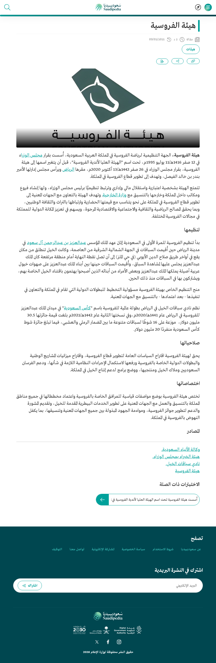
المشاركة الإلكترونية (103, 549)
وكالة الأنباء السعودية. (180, 449)
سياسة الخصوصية (133, 549)
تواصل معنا (77, 549)
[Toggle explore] (198, 7)
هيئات (190, 49)
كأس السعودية (77, 308)
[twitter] (97, 642)
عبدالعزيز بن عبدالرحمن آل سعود (56, 243)
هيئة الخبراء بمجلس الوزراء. (176, 457)
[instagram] (119, 642)
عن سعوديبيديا (191, 549)
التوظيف (57, 549)
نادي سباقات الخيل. (183, 464)
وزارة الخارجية (114, 195)
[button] (7, 7)
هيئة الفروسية (187, 471)
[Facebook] (108, 642)
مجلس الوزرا (31, 155)
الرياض (68, 169)
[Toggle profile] (208, 7)
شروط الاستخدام (163, 549)
